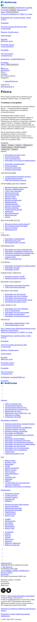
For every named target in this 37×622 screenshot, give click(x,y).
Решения (4, 400)
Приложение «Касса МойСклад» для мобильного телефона (18, 414)
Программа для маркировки (15, 164)
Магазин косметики (12, 208)
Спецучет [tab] (18, 145)
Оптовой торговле (11, 497)
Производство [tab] (27, 145)
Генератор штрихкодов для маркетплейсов (20, 424)
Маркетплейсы (10, 460)
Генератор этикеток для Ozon (15, 278)
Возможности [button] (21, 7)
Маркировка (9, 464)
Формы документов (12, 468)
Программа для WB (12, 269)
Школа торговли (11, 470)
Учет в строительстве (12, 310)
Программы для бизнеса (9, 420)
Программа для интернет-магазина (17, 285)
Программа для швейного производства (19, 251)
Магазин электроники (12, 206)
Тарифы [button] (29, 7)
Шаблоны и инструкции (9, 330)
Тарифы (8, 519)
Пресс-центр (9, 539)
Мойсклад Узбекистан (12, 543)
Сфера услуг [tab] (6, 149)
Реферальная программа (13, 508)
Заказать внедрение (12, 506)
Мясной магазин (11, 215)
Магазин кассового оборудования (17, 224)
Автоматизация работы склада (15, 302)
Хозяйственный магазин (13, 209)
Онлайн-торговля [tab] (7, 147)
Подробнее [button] (5, 23)
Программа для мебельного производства (19, 253)
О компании (9, 532)
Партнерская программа (13, 510)
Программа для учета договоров (16, 296)
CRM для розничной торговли (15, 180)
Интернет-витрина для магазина (16, 187)
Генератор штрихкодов (13, 168)
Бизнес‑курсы (10, 515)
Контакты (8, 541)
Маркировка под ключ (13, 240)
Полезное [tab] (13, 10)
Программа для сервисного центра (17, 316)
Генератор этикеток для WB (15, 276)
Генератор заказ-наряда (13, 169)
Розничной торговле (12, 493)
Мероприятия (21, 328)
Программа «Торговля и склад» (16, 298)
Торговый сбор (10, 477)
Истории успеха (10, 462)
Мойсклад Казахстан (12, 545)
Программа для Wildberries (14, 433)
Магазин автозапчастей (13, 200)
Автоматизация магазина (14, 178)
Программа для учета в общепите (16, 309)
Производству (10, 499)
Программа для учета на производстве (18, 249)
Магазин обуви (10, 196)
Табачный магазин (11, 204)
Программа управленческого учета (17, 323)
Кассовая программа (12, 157)
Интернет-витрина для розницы (16, 431)
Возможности (5, 490)
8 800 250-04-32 (6, 563)
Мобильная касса (11, 229)
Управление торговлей (13, 417)
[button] (3, 592)
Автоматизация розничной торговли (18, 176)
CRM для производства (13, 259)
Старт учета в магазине (13, 191)
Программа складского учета (15, 155)
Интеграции (9, 525)
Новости (8, 535)
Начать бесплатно (12, 12)
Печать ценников (11, 166)
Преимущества (10, 521)
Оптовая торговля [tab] (20, 147)
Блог (3, 328)
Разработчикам (10, 512)
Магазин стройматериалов (14, 189)
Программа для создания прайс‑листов (18, 300)
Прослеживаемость (11, 473)
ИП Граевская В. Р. (7, 86)
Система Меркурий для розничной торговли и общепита (17, 484)
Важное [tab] (4, 145)
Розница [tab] (10, 145)
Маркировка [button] (21, 10)
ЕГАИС (7, 466)
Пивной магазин (11, 202)
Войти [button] (3, 12)
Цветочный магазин (12, 195)
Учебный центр (10, 328)
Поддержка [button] (5, 10)
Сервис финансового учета (14, 325)
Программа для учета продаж (15, 294)
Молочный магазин (12, 213)
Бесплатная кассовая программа (16, 226)
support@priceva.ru (11, 81)
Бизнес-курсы (31, 328)
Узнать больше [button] (6, 35)
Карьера (8, 534)
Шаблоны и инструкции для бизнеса (18, 486)
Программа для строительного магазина (19, 442)
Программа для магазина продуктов (17, 440)
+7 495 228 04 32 (6, 567)
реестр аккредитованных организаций (21, 596)
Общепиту (8, 501)
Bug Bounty (5, 574)
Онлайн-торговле (11, 495)
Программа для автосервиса (15, 314)
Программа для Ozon (12, 268)
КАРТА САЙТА (6, 572)
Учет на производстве (12, 158)
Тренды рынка (10, 472)
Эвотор (7, 217)
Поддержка (9, 523)
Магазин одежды (11, 198)
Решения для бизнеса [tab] (8, 7)
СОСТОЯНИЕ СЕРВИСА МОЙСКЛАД (15, 571)
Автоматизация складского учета (16, 409)
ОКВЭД (8, 481)
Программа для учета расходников (17, 312)
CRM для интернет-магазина (15, 287)
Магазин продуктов (12, 193)
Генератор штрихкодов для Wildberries (18, 427)
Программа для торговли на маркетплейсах (20, 160)
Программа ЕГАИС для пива (15, 242)
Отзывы (8, 537)
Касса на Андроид (11, 228)
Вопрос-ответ (9, 528)
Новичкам (8, 479)
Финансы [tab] (14, 149)
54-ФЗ (7, 475)
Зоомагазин (9, 211)
